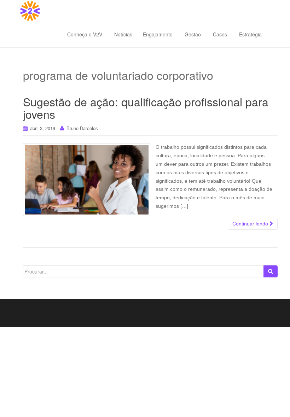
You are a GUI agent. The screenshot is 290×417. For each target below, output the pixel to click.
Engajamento (158, 34)
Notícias (122, 34)
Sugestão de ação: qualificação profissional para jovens (145, 107)
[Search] (270, 271)
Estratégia (250, 34)
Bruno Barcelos (82, 128)
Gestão (192, 34)
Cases (219, 34)
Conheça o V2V (84, 34)
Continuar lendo (250, 224)
